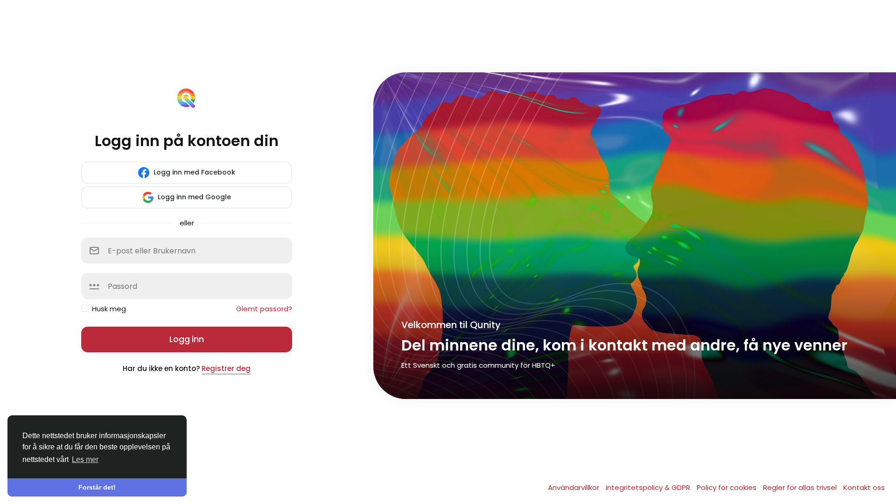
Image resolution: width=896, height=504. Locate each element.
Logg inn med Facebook (193, 172)
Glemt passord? (264, 309)
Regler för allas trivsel (801, 487)
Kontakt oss (864, 487)
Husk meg (109, 309)
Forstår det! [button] (97, 487)
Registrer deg (226, 368)
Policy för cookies (727, 487)
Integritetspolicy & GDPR (649, 487)
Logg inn (186, 339)
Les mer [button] (85, 459)
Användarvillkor (574, 487)
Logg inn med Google (193, 197)
